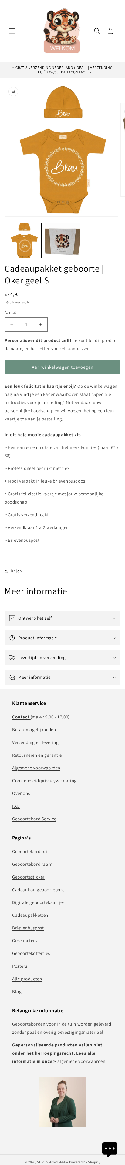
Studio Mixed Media (52, 1162)
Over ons (21, 793)
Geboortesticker (28, 877)
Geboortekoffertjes (31, 953)
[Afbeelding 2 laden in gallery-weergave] (62, 240)
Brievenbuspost (28, 928)
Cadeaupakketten (30, 915)
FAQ (16, 806)
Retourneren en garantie (37, 755)
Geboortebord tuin (31, 851)
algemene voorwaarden (81, 1061)
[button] (12, 31)
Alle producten (27, 979)
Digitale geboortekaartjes (38, 902)
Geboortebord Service (34, 819)
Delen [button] (16, 571)
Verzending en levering (35, 742)
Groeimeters (24, 940)
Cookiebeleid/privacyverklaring (44, 780)
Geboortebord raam (32, 864)
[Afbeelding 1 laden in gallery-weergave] (24, 240)
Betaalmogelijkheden (34, 729)
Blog (17, 991)
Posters (19, 966)
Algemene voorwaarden (36, 768)
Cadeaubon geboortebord (38, 889)
